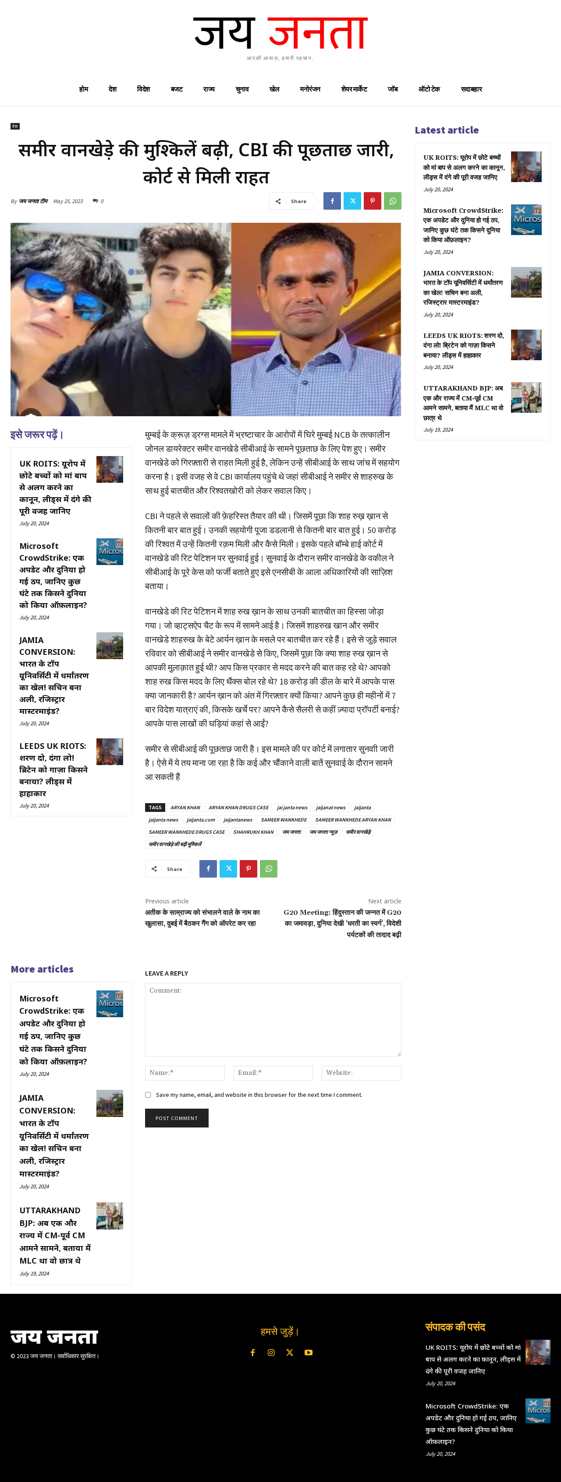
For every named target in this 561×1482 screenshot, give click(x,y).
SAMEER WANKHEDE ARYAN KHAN (353, 819)
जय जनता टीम (33, 201)
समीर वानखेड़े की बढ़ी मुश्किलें (175, 844)
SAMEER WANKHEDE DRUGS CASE (186, 832)
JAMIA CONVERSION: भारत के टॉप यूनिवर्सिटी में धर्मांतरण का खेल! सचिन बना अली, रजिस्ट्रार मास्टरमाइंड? (54, 675)
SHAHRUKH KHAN (253, 832)
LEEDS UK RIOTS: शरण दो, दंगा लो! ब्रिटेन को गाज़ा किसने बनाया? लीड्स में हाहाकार (53, 769)
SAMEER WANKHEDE (283, 819)
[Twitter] (352, 201)
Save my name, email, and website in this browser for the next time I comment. (259, 1095)
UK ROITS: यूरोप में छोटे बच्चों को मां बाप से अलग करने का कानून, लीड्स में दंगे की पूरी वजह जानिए (55, 487)
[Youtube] (308, 1353)
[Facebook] (332, 201)
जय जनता (291, 832)
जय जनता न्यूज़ (323, 832)
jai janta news (292, 807)
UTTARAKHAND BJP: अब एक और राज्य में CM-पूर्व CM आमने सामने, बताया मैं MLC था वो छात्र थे (55, 1235)
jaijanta (362, 807)
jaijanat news (330, 807)
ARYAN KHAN (185, 807)
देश (15, 126)
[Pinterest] (372, 201)
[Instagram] (271, 1353)
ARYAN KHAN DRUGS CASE (238, 807)
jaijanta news (163, 819)
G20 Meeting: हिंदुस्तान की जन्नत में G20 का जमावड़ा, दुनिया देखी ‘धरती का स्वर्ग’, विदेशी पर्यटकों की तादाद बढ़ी (342, 923)
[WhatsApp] (392, 201)
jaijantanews (238, 819)
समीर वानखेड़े (358, 832)
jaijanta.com (201, 819)
